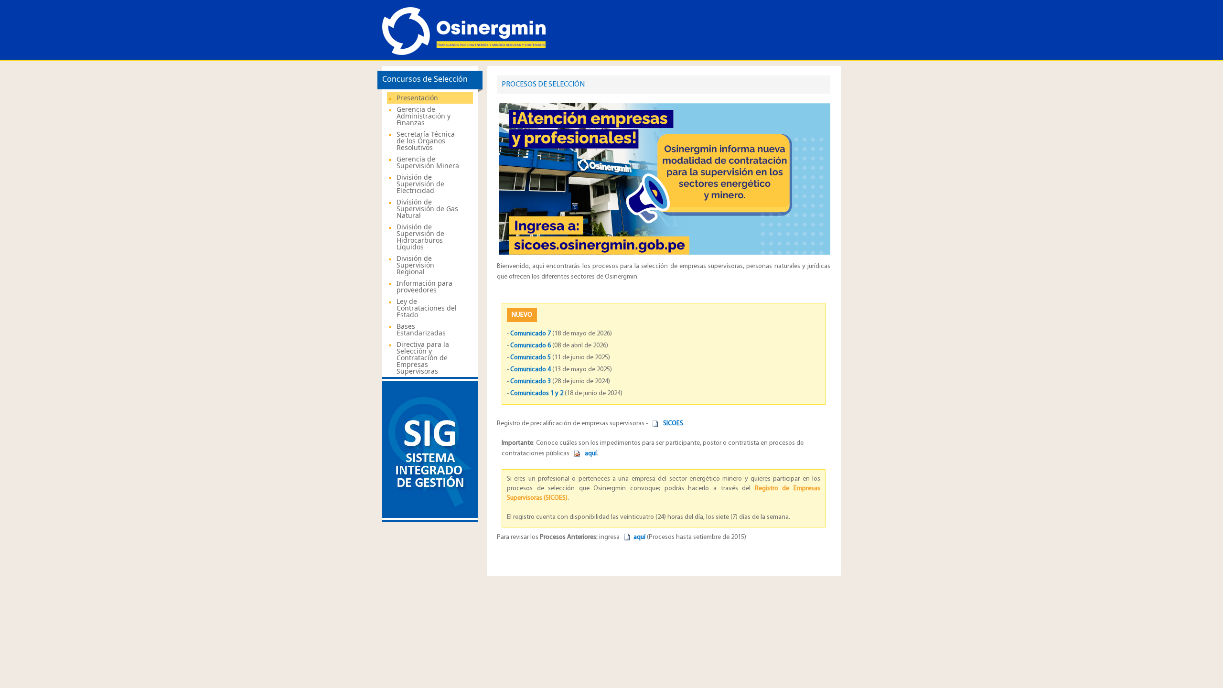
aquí (639, 537)
